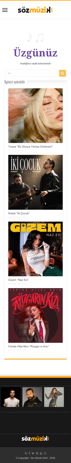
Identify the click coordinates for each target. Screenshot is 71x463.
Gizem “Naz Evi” (18, 279)
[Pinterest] (37, 453)
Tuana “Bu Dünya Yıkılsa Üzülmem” (30, 146)
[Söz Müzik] (35, 9)
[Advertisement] (35, 422)
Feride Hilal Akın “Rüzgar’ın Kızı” (28, 346)
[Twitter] (33, 453)
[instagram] (45, 453)
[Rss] (25, 453)
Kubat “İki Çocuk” (19, 213)
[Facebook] (29, 453)
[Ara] (62, 73)
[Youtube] (41, 453)
